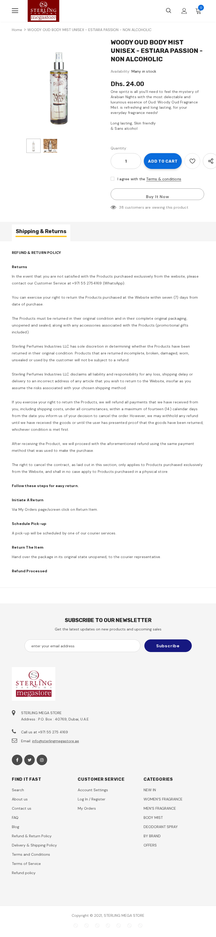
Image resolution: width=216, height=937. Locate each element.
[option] (58, 86)
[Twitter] (29, 760)
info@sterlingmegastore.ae (55, 741)
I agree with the (131, 179)
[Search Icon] (168, 10)
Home (17, 29)
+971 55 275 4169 (53, 732)
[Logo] (43, 11)
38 (121, 207)
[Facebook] (17, 760)
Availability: (120, 71)
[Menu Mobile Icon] (15, 11)
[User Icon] (184, 11)
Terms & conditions (163, 179)
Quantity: (119, 148)
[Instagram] (42, 760)
